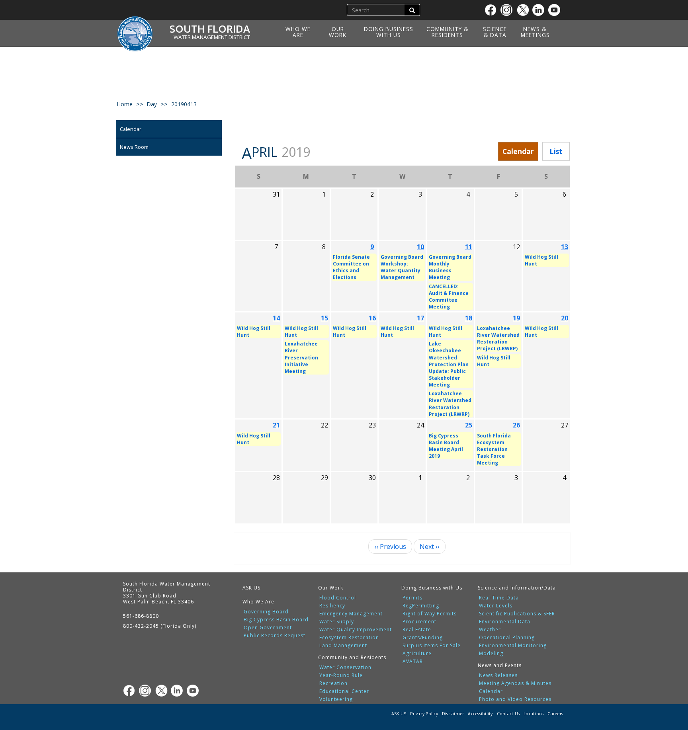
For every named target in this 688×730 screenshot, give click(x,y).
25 (468, 425)
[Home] (137, 29)
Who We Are (298, 32)
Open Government (268, 628)
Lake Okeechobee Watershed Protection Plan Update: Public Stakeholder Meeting (449, 364)
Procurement (419, 622)
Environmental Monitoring (513, 645)
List (556, 151)
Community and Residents (352, 657)
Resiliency (332, 606)
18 (468, 318)
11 (468, 246)
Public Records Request (274, 635)
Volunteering (336, 699)
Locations (533, 713)
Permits (412, 598)
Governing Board (266, 612)
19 (516, 318)
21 (276, 425)
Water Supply (336, 622)
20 (564, 318)
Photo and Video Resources (515, 699)
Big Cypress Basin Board (276, 620)
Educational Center (344, 691)
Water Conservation (345, 667)
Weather (490, 630)
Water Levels (495, 606)
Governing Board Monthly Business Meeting (450, 267)
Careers (555, 713)
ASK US (251, 587)
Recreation (333, 683)
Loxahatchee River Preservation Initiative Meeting (301, 357)
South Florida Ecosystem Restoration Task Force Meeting (494, 449)
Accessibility (480, 713)
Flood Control (337, 598)
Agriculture (417, 653)
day (152, 104)
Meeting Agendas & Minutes (515, 683)
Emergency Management (351, 614)
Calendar (130, 129)
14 (276, 318)
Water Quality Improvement (355, 630)
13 (564, 246)
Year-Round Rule (341, 675)
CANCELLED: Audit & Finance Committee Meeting (449, 296)
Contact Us (508, 713)
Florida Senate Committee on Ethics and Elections (351, 267)
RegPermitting (421, 606)
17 (420, 318)
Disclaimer (453, 713)
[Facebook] (492, 10)
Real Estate (417, 630)
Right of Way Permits (430, 614)
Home (125, 104)
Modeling (491, 653)
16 (372, 318)
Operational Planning (507, 637)
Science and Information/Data (517, 587)
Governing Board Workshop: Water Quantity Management (402, 267)
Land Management (343, 645)
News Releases (498, 675)
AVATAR (413, 661)
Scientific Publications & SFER (517, 614)
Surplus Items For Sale (432, 645)
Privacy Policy (424, 713)
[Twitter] (524, 10)
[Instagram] (508, 10)
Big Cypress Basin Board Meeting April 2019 (446, 445)
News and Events (500, 665)
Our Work (337, 32)
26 (516, 425)
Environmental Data (504, 622)
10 (420, 246)
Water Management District (212, 37)
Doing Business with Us (388, 32)
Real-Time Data (499, 598)
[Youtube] (556, 10)
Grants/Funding (423, 637)
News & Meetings (535, 32)
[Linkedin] (540, 10)
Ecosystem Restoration (349, 637)
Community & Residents (447, 32)
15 (324, 318)
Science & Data (495, 32)
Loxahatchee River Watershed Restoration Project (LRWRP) (450, 403)
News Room (134, 146)
